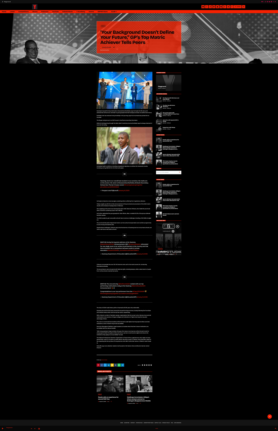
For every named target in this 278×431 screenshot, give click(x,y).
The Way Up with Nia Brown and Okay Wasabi (171, 98)
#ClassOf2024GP (113, 250)
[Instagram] (271, 1)
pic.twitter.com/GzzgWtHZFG (128, 293)
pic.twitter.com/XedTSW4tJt (129, 250)
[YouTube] (262, 1)
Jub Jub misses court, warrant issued (171, 214)
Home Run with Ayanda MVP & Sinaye (170, 121)
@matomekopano (135, 244)
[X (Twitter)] (263, 1)
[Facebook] (273, 1)
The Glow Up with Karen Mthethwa (169, 106)
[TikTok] (265, 1)
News (103, 26)
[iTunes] (269, 1)
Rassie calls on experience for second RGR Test (108, 398)
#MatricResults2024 (107, 244)
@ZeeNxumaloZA (124, 284)
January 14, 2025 (124, 190)
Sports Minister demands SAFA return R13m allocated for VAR (171, 155)
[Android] (275, 1)
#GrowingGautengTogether (133, 185)
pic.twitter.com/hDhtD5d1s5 (109, 187)
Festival (160, 248)
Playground (162, 86)
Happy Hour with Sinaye (169, 127)
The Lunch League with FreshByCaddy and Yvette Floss (171, 113)
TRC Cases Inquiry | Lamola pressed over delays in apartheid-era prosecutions (170, 162)
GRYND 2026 (162, 252)
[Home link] (34, 6)
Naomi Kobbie (104, 359)
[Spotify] (267, 1)
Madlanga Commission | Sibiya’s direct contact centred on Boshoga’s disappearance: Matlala (139, 399)
